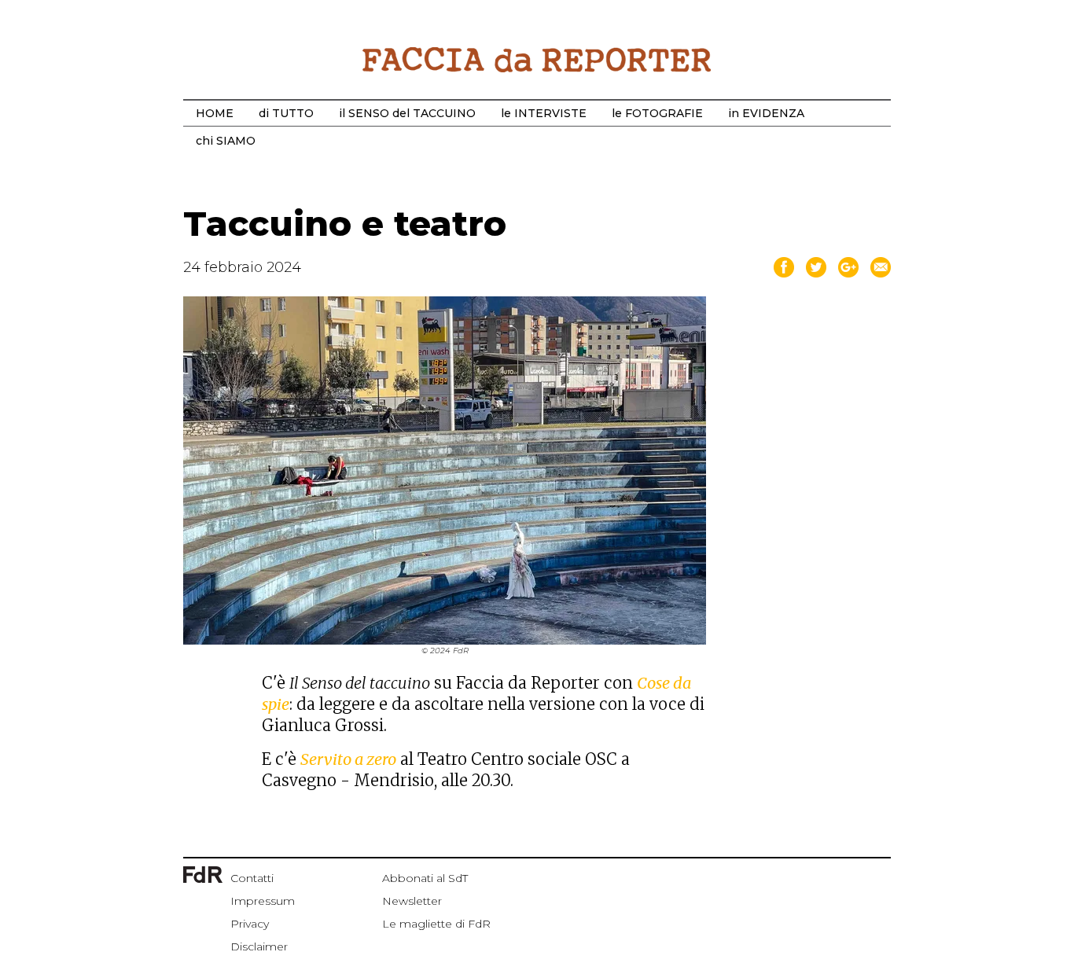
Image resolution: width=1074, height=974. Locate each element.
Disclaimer (259, 946)
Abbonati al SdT (425, 878)
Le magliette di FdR (436, 924)
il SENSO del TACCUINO (407, 113)
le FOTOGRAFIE (657, 113)
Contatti (252, 878)
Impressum (262, 901)
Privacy (249, 924)
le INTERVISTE (544, 113)
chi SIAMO (226, 141)
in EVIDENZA (766, 113)
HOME (215, 113)
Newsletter (412, 901)
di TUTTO (286, 113)
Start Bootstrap (537, 59)
